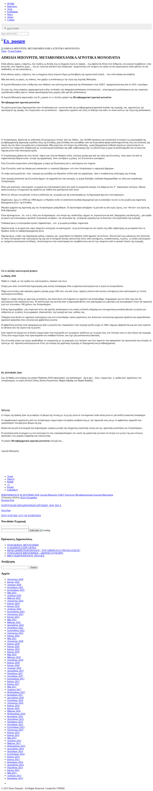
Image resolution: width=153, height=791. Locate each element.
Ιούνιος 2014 (13, 759)
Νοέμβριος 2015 (15, 722)
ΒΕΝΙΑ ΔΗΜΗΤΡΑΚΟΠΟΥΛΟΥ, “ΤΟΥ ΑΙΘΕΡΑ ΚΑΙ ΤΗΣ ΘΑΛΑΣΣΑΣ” (43, 550)
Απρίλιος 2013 (14, 775)
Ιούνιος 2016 (13, 708)
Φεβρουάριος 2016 (16, 713)
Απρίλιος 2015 (14, 740)
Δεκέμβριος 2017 (15, 670)
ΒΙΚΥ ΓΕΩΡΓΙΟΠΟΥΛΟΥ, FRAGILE (26, 555)
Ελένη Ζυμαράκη (28, 497)
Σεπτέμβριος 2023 (16, 611)
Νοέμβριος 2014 (15, 751)
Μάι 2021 (11, 638)
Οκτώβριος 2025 (15, 587)
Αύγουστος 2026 (15, 579)
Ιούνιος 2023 (13, 617)
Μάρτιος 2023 (14, 622)
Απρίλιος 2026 (14, 584)
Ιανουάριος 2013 (15, 778)
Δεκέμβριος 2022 (15, 625)
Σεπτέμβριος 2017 (16, 678)
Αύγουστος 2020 (15, 641)
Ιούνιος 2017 (13, 684)
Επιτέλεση (70, 495)
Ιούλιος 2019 (13, 649)
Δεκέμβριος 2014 (15, 748)
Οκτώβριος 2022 (15, 627)
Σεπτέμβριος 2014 (16, 754)
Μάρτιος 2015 (14, 743)
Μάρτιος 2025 (14, 598)
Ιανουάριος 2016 (15, 716)
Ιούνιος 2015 (13, 735)
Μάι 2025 (11, 592)
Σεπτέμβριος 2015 (16, 727)
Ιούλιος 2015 (13, 732)
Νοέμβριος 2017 (15, 673)
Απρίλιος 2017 (14, 689)
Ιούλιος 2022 (13, 635)
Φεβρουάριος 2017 (16, 692)
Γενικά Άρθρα (15, 51)
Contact (10, 20)
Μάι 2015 (11, 738)
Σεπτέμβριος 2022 (16, 630)
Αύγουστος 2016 (15, 703)
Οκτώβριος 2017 (15, 676)
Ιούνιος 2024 (13, 606)
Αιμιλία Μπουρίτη (48, 495)
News (10, 14)
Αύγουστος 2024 (15, 601)
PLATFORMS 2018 (29, 495)
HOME (10, 3)
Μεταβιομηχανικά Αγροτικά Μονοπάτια (94, 495)
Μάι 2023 (11, 619)
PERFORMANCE (10, 495)
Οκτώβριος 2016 (15, 700)
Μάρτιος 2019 (14, 657)
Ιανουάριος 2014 (15, 762)
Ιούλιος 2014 (13, 756)
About (10, 17)
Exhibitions (12, 11)
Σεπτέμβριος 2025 (16, 590)
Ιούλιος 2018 (13, 662)
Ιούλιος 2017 (13, 681)
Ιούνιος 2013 (13, 770)
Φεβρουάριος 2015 (16, 746)
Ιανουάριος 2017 (15, 695)
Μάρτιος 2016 (14, 711)
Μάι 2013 (11, 773)
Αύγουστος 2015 (15, 730)
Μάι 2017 (11, 687)
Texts (9, 9)
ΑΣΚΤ (61, 495)
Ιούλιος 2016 (13, 705)
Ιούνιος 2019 (13, 652)
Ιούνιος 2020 (13, 646)
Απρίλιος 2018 (14, 668)
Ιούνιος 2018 (13, 665)
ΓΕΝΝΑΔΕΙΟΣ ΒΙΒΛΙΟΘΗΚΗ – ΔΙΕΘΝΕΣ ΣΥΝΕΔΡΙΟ (35, 553)
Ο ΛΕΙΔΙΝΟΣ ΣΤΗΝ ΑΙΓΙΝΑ (21, 547)
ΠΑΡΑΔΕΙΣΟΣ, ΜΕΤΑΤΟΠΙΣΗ (23, 545)
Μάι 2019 (11, 654)
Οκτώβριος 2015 (15, 724)
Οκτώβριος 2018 (15, 660)
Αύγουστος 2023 (15, 614)
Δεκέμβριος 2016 (15, 697)
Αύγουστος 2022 (15, 633)
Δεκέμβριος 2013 (15, 765)
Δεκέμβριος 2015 (15, 719)
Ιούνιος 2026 (13, 582)
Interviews (12, 6)
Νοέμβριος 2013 (15, 767)
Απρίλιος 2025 (14, 595)
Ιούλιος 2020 (13, 644)
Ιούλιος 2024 (13, 603)
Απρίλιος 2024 (14, 609)
